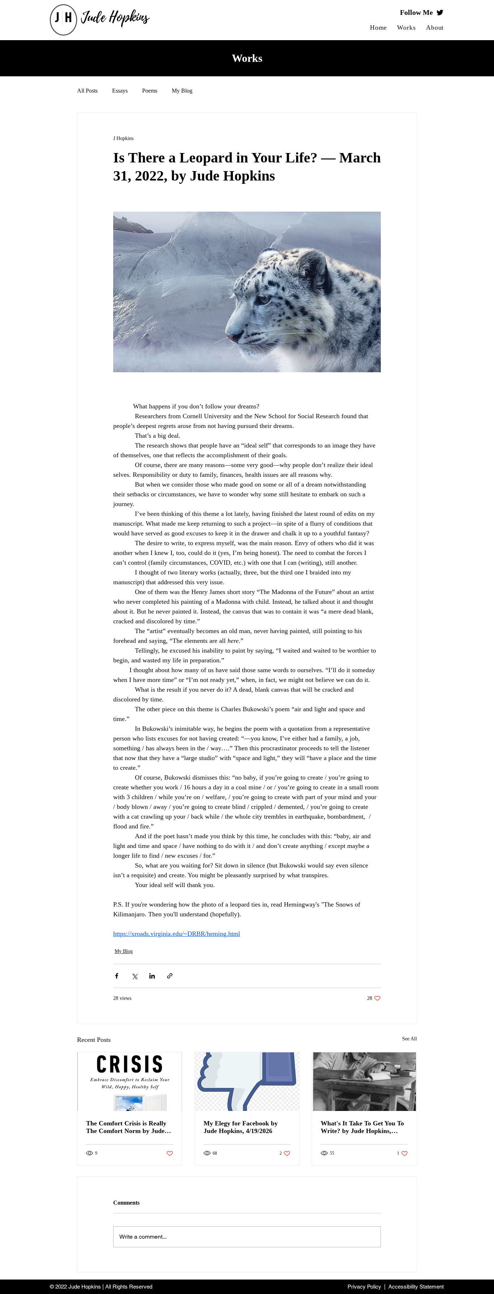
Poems (149, 91)
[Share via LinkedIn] (152, 975)
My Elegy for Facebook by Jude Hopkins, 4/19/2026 (241, 1127)
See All (409, 1038)
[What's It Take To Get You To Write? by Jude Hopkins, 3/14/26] (364, 1081)
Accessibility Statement (416, 1287)
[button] (406, 27)
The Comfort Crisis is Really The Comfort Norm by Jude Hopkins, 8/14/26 (126, 1127)
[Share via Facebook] (116, 975)
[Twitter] (439, 12)
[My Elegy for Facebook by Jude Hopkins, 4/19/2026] (247, 1081)
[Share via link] (169, 975)
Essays (120, 91)
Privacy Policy (364, 1287)
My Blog (182, 91)
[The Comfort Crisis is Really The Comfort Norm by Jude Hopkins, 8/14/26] (129, 1081)
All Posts (87, 91)
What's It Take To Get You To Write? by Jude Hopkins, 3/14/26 (362, 1127)
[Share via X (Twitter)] (134, 975)
